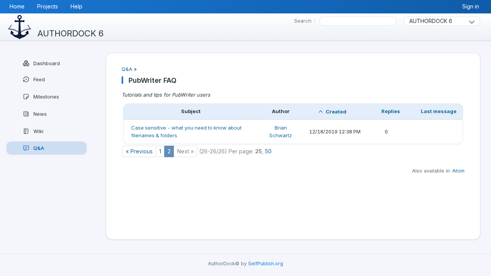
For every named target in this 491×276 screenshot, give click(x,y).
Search (302, 20)
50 (268, 151)
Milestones (46, 97)
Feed (39, 79)
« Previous (139, 151)
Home (17, 6)
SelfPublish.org (265, 263)
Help (76, 6)
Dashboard (46, 63)
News (40, 114)
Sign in (470, 6)
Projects (47, 6)
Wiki (38, 131)
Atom (458, 171)
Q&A (38, 148)
